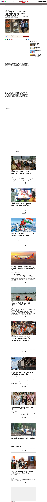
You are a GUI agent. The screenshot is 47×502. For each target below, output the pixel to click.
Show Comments (17, 151)
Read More (23, 245)
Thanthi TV (13, 1)
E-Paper (7, 1)
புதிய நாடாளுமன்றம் (8, 108)
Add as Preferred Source (26, 36)
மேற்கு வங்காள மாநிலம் (23, 413)
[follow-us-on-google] (28, 39)
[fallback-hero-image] (32, 44)
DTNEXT (10, 1)
